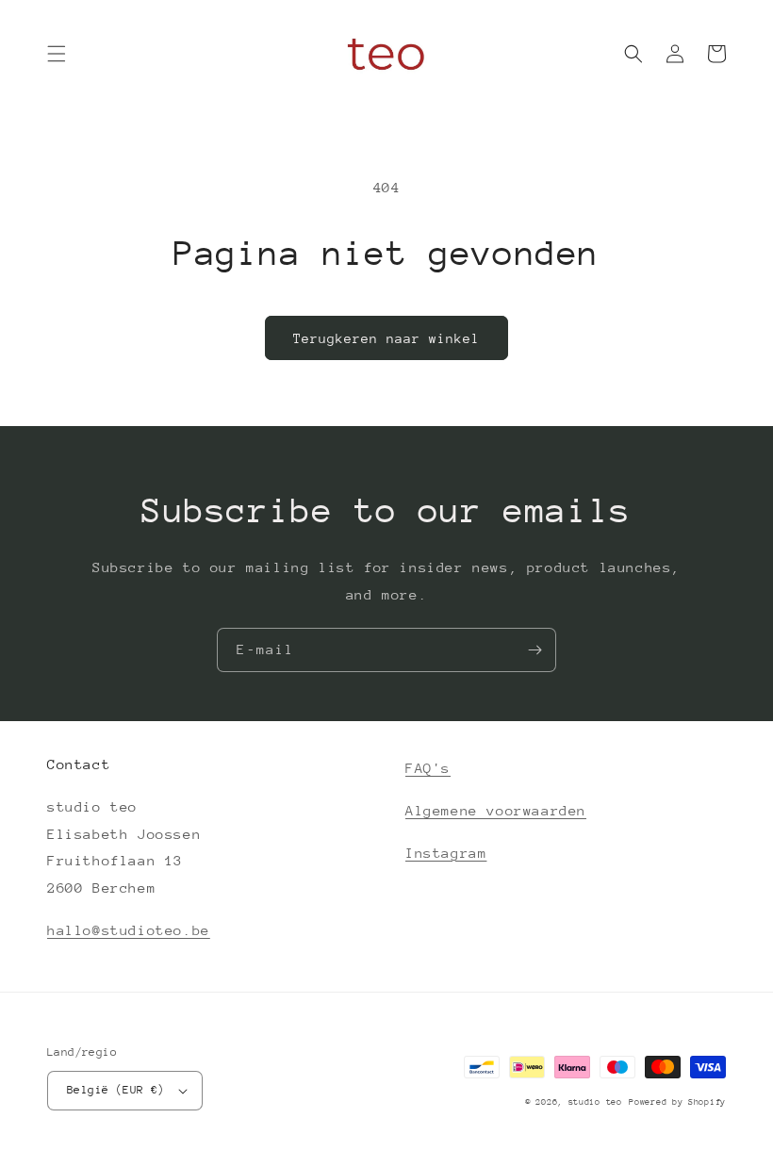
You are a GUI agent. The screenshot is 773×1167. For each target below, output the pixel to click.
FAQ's (428, 768)
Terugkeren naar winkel (386, 338)
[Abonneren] (534, 650)
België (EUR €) (116, 1089)
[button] (56, 53)
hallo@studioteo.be (128, 930)
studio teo (595, 1101)
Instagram (445, 853)
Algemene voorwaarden (495, 810)
